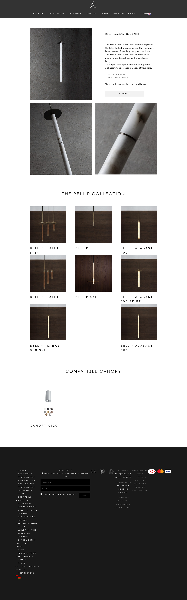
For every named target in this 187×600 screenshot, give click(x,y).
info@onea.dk (123, 474)
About (105, 14)
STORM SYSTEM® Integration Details (26, 490)
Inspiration (76, 14)
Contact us (124, 94)
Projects (92, 14)
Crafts (22, 560)
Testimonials (25, 556)
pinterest (123, 492)
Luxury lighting (27, 530)
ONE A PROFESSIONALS (124, 14)
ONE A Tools (24, 497)
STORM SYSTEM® (56, 14)
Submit (84, 495)
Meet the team (26, 573)
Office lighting (27, 540)
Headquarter (140, 470)
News (21, 550)
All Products (36, 14)
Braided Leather (27, 553)
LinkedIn (123, 489)
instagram (123, 485)
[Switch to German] (29, 577)
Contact (145, 14)
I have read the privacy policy (59, 494)
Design (22, 563)
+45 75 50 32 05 (123, 477)
